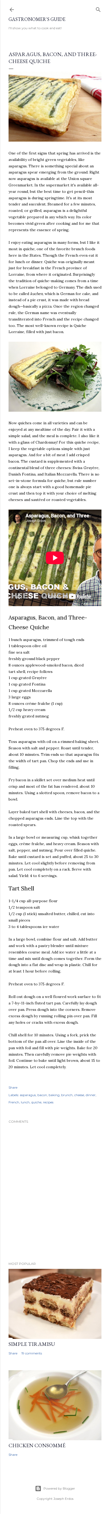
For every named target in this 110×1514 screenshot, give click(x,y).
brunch (67, 1095)
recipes (48, 1102)
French (14, 1102)
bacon (42, 1095)
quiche (36, 1102)
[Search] (98, 8)
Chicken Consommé (37, 1445)
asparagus (28, 1095)
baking (54, 1095)
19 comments (31, 1353)
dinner (91, 1095)
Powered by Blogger (59, 1488)
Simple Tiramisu (32, 1343)
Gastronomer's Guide (37, 19)
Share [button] (13, 1087)
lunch (25, 1102)
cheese (79, 1095)
